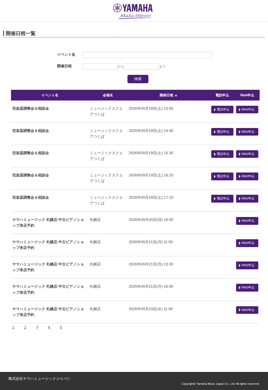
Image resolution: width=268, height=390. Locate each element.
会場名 (108, 95)
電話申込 (222, 95)
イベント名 (49, 95)
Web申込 (247, 95)
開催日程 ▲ (169, 95)
